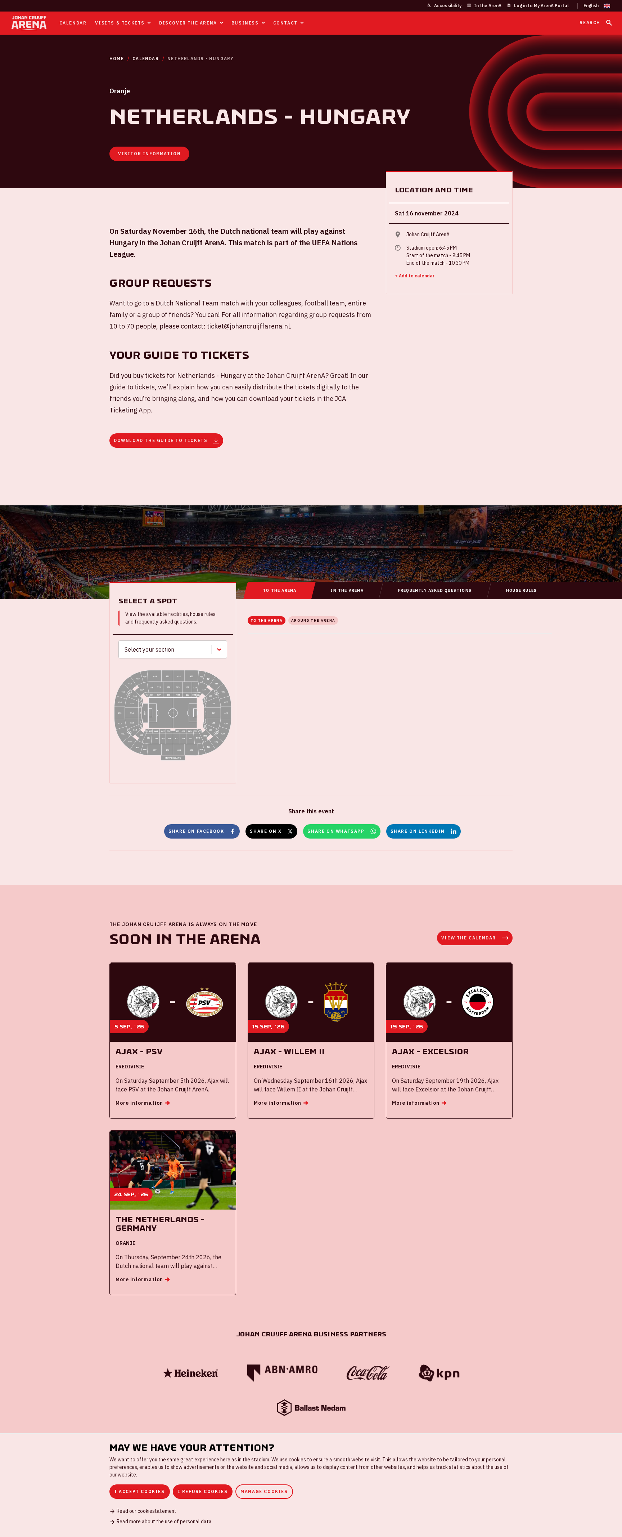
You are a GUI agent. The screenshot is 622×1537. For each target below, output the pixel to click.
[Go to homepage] (29, 23)
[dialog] (311, 1485)
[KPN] (439, 1373)
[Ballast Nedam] (311, 1407)
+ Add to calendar (414, 275)
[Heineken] (190, 1373)
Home (116, 58)
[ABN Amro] (282, 1373)
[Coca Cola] (368, 1373)
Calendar (145, 58)
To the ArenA (267, 620)
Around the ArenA (313, 620)
